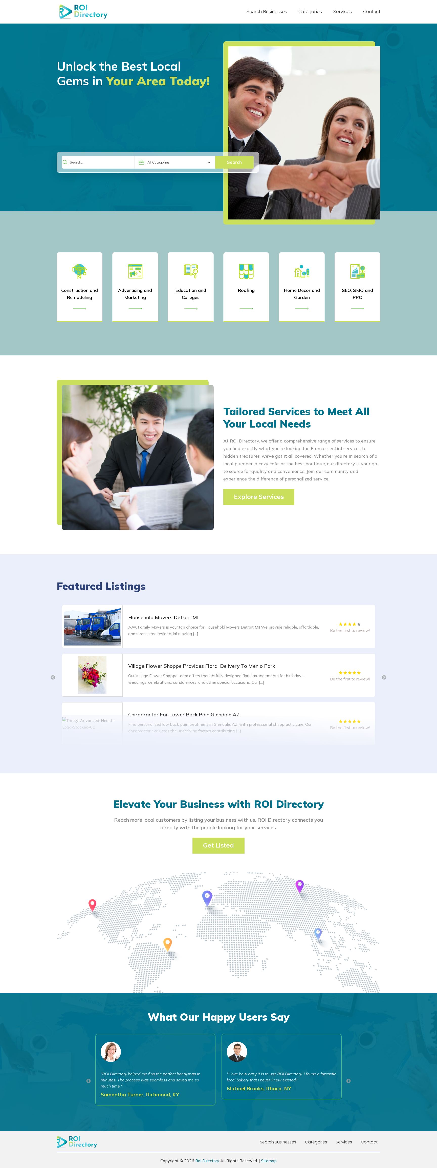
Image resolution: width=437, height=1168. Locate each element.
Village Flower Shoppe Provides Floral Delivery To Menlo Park (201, 617)
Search (234, 162)
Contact (371, 11)
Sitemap (269, 1160)
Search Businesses (267, 11)
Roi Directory (207, 1160)
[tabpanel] (218, 626)
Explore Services (259, 496)
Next (384, 677)
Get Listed (218, 845)
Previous (52, 677)
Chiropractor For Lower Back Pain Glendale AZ (183, 666)
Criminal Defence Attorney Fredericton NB (178, 714)
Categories (310, 11)
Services (342, 11)
